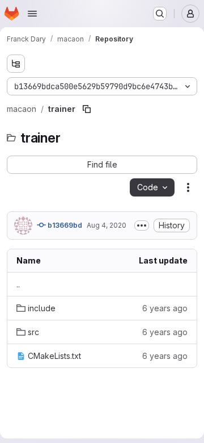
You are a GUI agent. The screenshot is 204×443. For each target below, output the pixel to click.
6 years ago (165, 308)
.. (18, 284)
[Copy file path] (87, 109)
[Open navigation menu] (32, 14)
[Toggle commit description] (141, 225)
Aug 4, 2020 (106, 225)
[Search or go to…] (160, 13)
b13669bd (64, 225)
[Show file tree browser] (16, 64)
